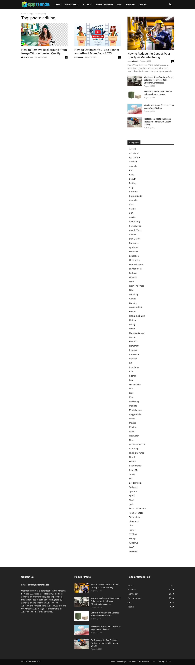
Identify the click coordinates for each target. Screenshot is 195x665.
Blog (131, 187)
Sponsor (133, 491)
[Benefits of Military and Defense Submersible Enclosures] (134, 95)
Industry (133, 350)
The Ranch (134, 521)
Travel (132, 530)
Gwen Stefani (135, 307)
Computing (134, 221)
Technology (72, 4)
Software (133, 487)
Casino (132, 208)
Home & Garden (136, 333)
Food (131, 281)
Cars (119, 4)
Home (58, 4)
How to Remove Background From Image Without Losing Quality (44, 51)
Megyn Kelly (135, 414)
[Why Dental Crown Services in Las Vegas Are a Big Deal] (134, 109)
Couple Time (135, 230)
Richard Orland (27, 57)
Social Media (135, 482)
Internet (133, 358)
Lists (131, 393)
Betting (132, 183)
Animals (133, 166)
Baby (131, 174)
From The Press (136, 285)
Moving (132, 427)
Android (133, 161)
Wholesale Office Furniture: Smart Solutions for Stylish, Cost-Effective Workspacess (158, 80)
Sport (131, 495)
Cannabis (133, 200)
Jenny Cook (78, 57)
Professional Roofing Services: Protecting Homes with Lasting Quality (157, 122)
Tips (131, 525)
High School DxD (137, 315)
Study (132, 500)
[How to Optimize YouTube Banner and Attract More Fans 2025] (97, 34)
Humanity (133, 345)
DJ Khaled (133, 247)
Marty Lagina (135, 410)
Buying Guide (135, 196)
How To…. (133, 341)
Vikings (132, 538)
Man (131, 397)
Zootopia (133, 551)
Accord (132, 148)
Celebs (132, 217)
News (131, 440)
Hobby (132, 324)
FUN (131, 290)
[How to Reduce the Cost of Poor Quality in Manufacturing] (150, 33)
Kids (131, 371)
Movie (132, 418)
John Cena (134, 367)
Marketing (134, 401)
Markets (133, 405)
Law (131, 380)
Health (143, 4)
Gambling (133, 294)
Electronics (134, 260)
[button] (170, 4)
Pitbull (132, 457)
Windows (133, 542)
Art (130, 170)
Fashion (133, 273)
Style (131, 504)
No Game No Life (137, 444)
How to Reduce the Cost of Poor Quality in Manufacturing (148, 55)
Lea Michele (135, 384)
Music (132, 431)
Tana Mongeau (136, 512)
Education (134, 255)
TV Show (133, 534)
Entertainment (104, 4)
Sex (130, 478)
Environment (135, 268)
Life (131, 388)
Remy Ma (133, 470)
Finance (133, 277)
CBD (131, 213)
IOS (130, 363)
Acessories (134, 153)
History (132, 320)
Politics (132, 461)
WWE (131, 547)
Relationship (135, 465)
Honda (132, 337)
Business (87, 4)
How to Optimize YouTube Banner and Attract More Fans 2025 (96, 51)
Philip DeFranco (136, 452)
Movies (132, 422)
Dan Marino (134, 238)
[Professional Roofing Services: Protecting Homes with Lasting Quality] (134, 122)
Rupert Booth (132, 61)
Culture (132, 234)
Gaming (130, 4)
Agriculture (134, 157)
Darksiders (134, 243)
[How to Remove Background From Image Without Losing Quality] (44, 34)
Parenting (133, 448)
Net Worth (134, 435)
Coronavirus (135, 226)
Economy (133, 251)
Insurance (134, 354)
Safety (132, 474)
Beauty (132, 178)
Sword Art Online (137, 508)
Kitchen (132, 375)
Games (132, 298)
